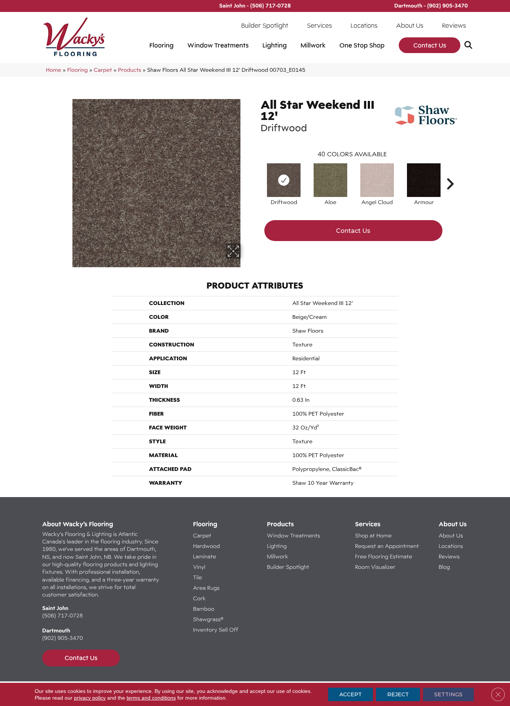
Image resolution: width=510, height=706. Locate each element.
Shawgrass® (208, 619)
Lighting (274, 45)
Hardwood (206, 546)
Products (129, 70)
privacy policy (90, 698)
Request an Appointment (387, 546)
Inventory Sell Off (215, 629)
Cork (199, 598)
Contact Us (429, 45)
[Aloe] (330, 180)
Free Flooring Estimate (384, 556)
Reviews (454, 25)
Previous (256, 172)
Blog (444, 567)
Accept (350, 694)
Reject (398, 694)
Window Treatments (218, 45)
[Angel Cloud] (377, 180)
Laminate (204, 556)
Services (319, 25)
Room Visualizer (375, 567)
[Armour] (423, 180)
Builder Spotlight (264, 25)
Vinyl (199, 567)
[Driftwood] (283, 180)
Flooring (161, 45)
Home (53, 70)
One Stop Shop (362, 45)
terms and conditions (151, 698)
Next (449, 172)
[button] (469, 45)
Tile (197, 577)
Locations (364, 25)
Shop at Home (373, 535)
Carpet (103, 70)
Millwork (313, 45)
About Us (409, 25)
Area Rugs (206, 588)
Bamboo (203, 608)
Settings (448, 694)
